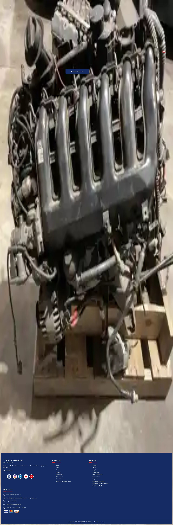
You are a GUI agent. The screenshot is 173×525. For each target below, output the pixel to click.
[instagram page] (15, 476)
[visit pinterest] (31, 476)
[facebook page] (9, 476)
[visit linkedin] (20, 476)
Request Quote (77, 71)
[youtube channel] (26, 476)
